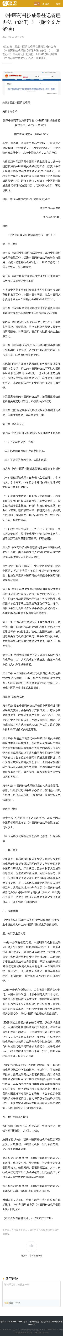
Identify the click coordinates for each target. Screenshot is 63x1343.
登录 (6, 1302)
